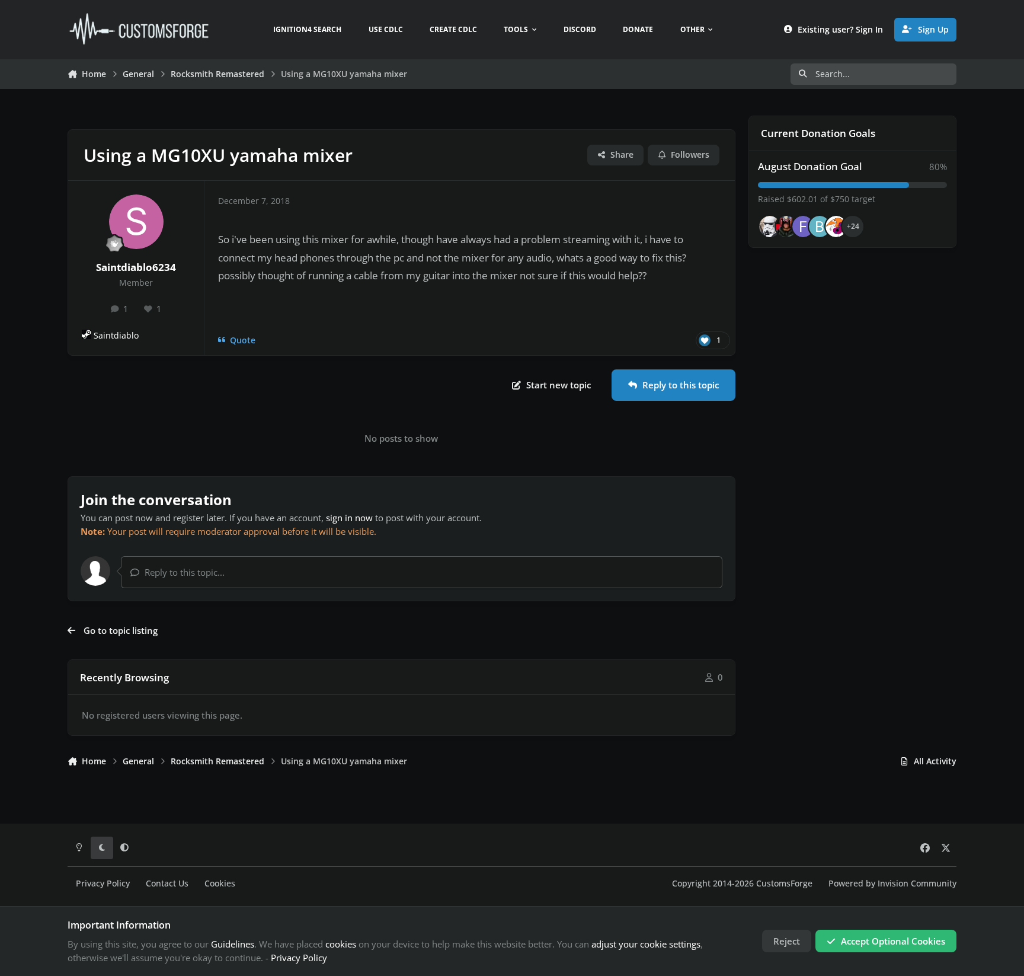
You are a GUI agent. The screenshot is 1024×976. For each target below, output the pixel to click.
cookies (340, 944)
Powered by (892, 883)
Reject (786, 941)
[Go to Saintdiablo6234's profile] (136, 221)
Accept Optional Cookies (893, 941)
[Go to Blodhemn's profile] (819, 226)
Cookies (219, 883)
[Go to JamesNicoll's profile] (786, 226)
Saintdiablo (116, 335)
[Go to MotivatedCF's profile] (836, 226)
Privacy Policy (103, 883)
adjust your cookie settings (645, 944)
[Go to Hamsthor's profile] (769, 226)
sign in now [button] (349, 518)
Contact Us (167, 883)
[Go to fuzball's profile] (803, 226)
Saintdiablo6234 (136, 267)
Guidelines (232, 944)
